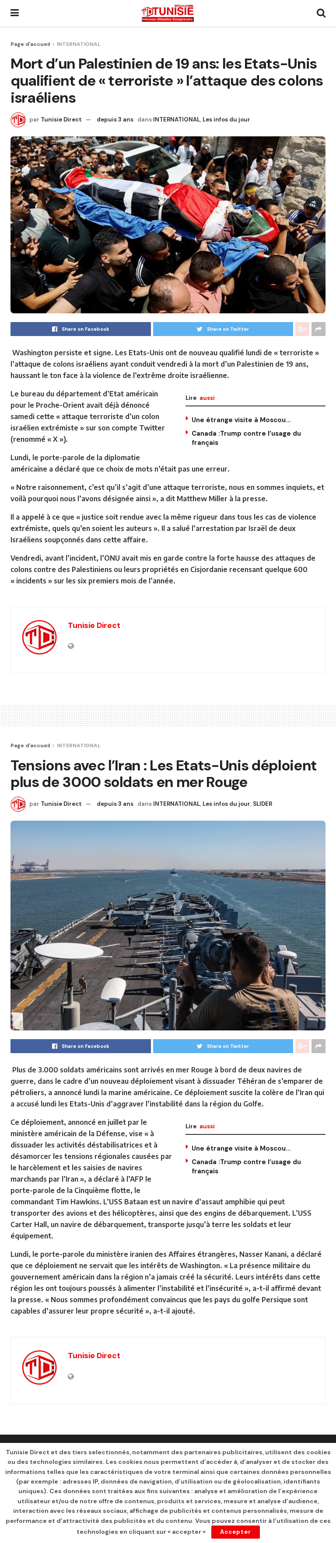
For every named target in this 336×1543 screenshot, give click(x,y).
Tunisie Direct (61, 119)
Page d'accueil (30, 44)
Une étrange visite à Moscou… (241, 420)
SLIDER (262, 804)
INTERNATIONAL (79, 44)
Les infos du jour (226, 119)
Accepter (235, 1532)
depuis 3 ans (115, 119)
